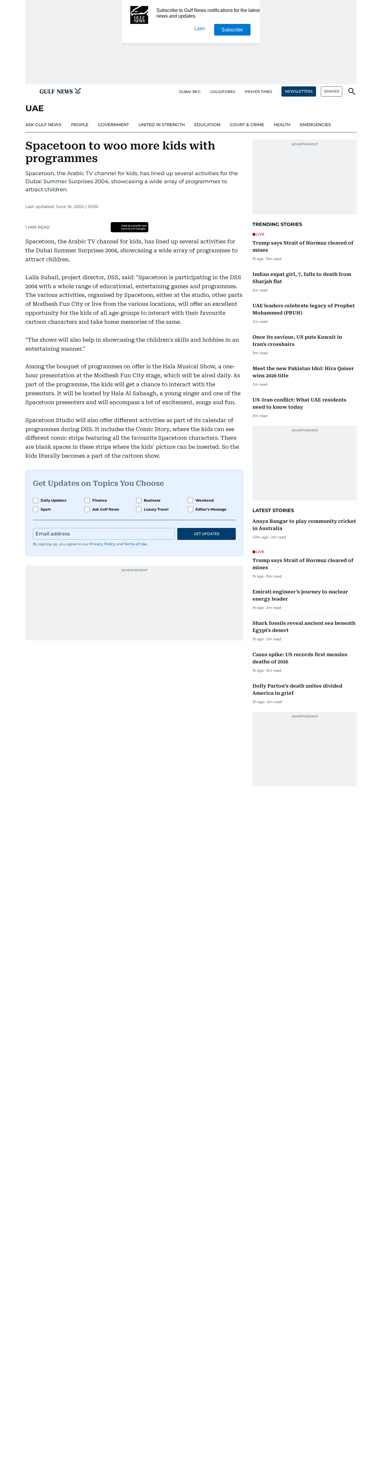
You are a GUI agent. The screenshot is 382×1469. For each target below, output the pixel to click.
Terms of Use (135, 544)
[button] (30, 91)
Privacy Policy (102, 544)
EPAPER (331, 91)
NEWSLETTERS (298, 91)
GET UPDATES (206, 534)
